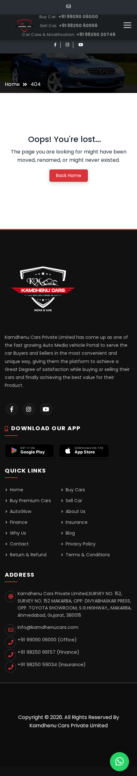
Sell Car (73, 500)
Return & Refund (28, 555)
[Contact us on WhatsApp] (119, 761)
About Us (74, 511)
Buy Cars (74, 490)
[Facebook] (55, 45)
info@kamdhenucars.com (48, 627)
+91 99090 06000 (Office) (47, 639)
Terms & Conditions (87, 555)
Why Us (17, 533)
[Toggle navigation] (127, 25)
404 (36, 84)
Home (12, 84)
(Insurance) (52, 664)
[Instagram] (67, 45)
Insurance (76, 522)
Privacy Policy (80, 544)
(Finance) (48, 652)
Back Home (68, 175)
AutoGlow (20, 511)
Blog (69, 533)
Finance (18, 522)
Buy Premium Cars (30, 500)
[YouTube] (81, 45)
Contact (19, 544)
